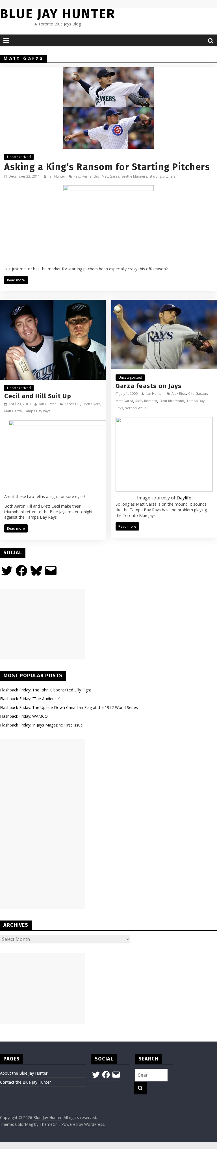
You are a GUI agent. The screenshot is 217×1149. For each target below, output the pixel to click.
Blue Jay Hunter (57, 13)
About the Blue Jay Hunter (23, 1073)
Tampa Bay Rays (37, 411)
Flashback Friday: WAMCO (24, 716)
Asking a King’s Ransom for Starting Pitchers (107, 166)
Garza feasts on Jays (149, 386)
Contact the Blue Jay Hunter (25, 1082)
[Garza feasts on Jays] (164, 303)
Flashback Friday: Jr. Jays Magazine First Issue (41, 725)
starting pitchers (162, 176)
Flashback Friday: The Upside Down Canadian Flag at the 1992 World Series (69, 707)
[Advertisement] (42, 624)
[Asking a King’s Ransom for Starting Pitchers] (108, 71)
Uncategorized (19, 156)
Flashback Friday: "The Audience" (30, 698)
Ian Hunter (57, 176)
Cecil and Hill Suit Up (37, 396)
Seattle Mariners (134, 176)
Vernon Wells (135, 408)
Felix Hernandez (86, 176)
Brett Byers (91, 404)
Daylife (184, 498)
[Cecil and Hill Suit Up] (53, 303)
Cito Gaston (197, 393)
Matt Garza (110, 176)
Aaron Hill (72, 404)
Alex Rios (179, 393)
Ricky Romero (146, 400)
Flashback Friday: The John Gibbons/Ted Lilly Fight (45, 690)
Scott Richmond (171, 400)
